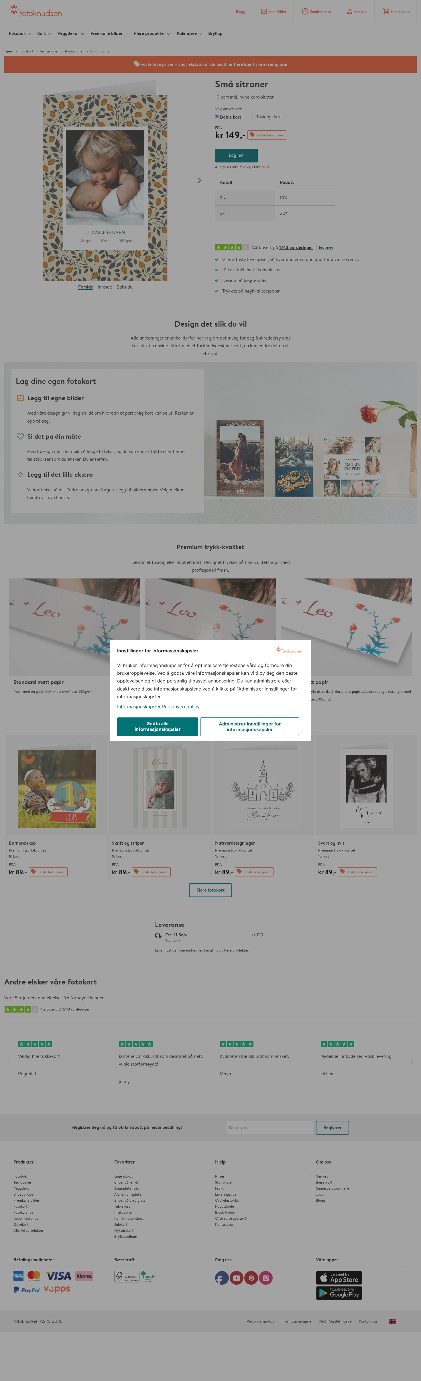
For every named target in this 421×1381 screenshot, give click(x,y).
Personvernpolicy (181, 706)
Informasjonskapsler (139, 706)
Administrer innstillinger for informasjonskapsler (250, 726)
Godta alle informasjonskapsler (158, 726)
